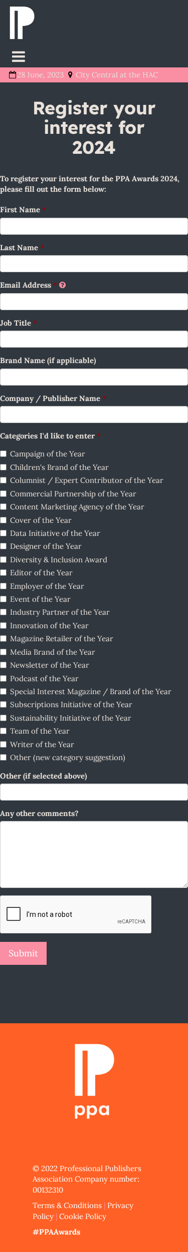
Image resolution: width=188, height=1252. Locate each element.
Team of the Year (40, 731)
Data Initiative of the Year (55, 533)
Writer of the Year (42, 744)
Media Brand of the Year (52, 652)
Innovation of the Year (49, 625)
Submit (23, 953)
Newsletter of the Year (49, 665)
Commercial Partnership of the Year (73, 493)
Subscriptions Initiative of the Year (71, 704)
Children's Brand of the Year (59, 467)
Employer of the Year (47, 586)
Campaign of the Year (47, 453)
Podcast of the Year (44, 678)
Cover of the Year (41, 520)
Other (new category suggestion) (67, 757)
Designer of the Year (46, 546)
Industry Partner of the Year (60, 612)
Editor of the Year (41, 572)
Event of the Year (40, 599)
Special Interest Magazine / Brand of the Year (90, 691)
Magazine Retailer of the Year (61, 638)
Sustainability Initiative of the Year (70, 718)
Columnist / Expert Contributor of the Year (86, 480)
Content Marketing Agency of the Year (77, 506)
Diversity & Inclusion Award (58, 559)
